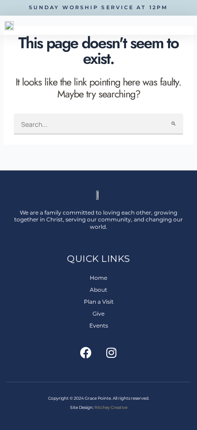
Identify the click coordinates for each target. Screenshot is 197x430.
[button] (189, 25)
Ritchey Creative (110, 407)
